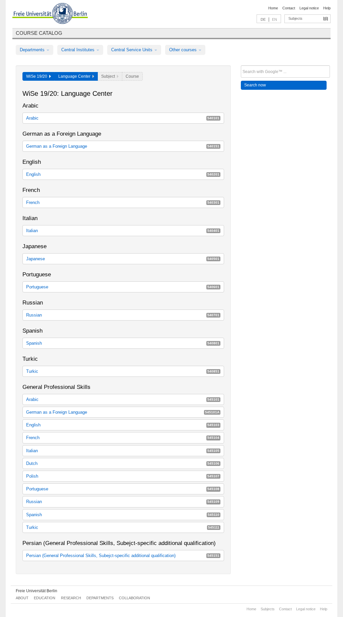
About (22, 598)
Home (273, 8)
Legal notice (309, 8)
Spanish (122, 343)
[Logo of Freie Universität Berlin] (50, 14)
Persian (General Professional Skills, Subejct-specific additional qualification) (122, 555)
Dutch (122, 463)
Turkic (122, 371)
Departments (33, 49)
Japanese (122, 258)
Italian (122, 230)
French (122, 202)
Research (71, 598)
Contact (288, 8)
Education (44, 598)
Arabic (122, 118)
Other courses (183, 49)
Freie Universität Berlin (36, 591)
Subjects (295, 18)
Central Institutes (78, 49)
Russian (122, 315)
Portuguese (122, 286)
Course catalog (39, 33)
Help (327, 8)
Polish (122, 476)
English (122, 174)
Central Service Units (132, 49)
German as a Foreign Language (122, 146)
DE (263, 19)
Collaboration (134, 598)
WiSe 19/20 (37, 76)
